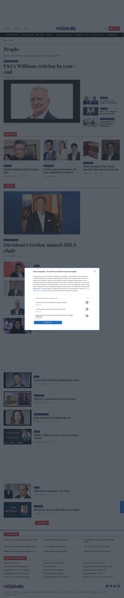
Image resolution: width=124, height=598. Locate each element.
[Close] (95, 272)
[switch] (86, 302)
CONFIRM (48, 322)
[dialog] (62, 299)
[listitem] (62, 298)
